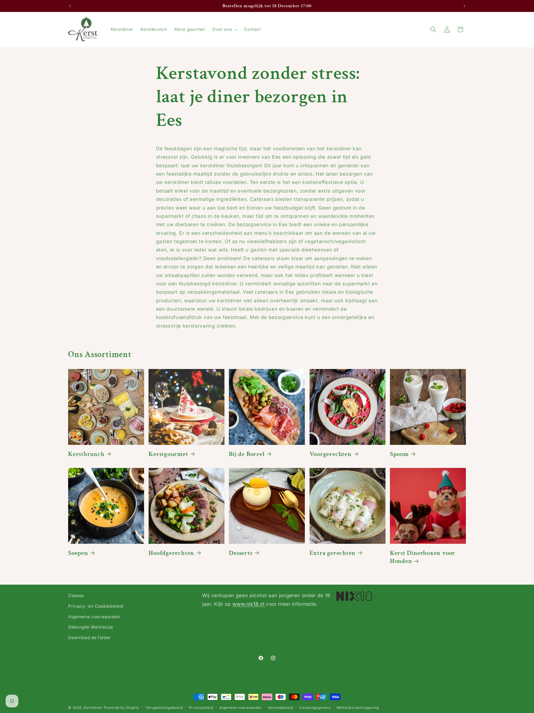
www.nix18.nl (249, 604)
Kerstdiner (93, 707)
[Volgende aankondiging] (464, 6)
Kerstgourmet (168, 454)
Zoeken (76, 595)
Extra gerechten (333, 553)
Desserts (240, 553)
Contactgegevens (314, 707)
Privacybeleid (201, 707)
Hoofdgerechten (171, 553)
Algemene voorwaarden (94, 616)
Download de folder (89, 637)
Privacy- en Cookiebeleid (95, 606)
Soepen (78, 553)
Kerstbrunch (86, 454)
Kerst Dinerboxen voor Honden (422, 557)
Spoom (399, 454)
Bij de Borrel (246, 454)
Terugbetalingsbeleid (163, 707)
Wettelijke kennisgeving (358, 707)
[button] (224, 29)
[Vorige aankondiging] (70, 6)
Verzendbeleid (280, 707)
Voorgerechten (331, 454)
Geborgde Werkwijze (90, 627)
